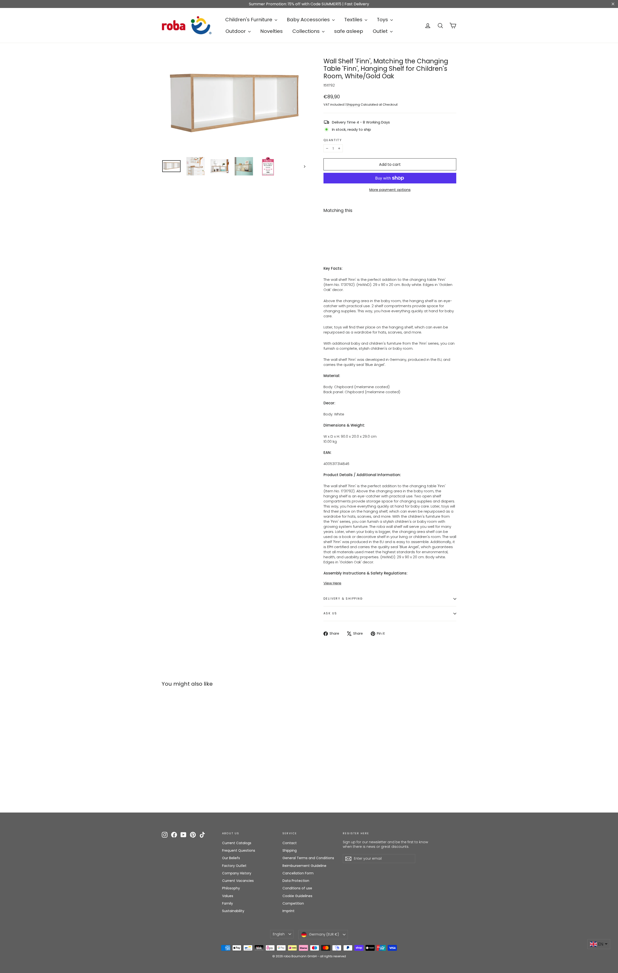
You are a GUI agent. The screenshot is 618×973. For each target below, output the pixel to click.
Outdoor (236, 31)
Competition (293, 903)
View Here (332, 583)
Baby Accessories (309, 19)
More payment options (390, 189)
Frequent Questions (238, 850)
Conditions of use (297, 888)
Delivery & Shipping (343, 598)
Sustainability (233, 910)
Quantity (332, 140)
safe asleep (348, 31)
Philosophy (231, 888)
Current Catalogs (236, 843)
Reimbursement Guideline (304, 865)
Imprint (288, 910)
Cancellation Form (298, 873)
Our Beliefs (231, 858)
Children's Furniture (249, 19)
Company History (236, 873)
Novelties (271, 31)
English (279, 934)
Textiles (354, 19)
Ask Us (330, 613)
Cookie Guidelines (297, 895)
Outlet (381, 31)
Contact (289, 843)
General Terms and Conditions (308, 858)
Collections (306, 31)
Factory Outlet (234, 865)
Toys (383, 19)
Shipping (353, 104)
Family (227, 903)
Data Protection (295, 880)
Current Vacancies (238, 880)
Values (227, 895)
